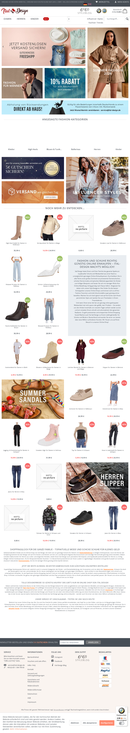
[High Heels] (33, 136)
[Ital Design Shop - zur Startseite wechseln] (14, 11)
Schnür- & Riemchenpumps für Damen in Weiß (48, 285)
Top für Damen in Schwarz (81, 450)
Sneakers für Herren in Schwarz (80, 533)
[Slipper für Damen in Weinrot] (113, 352)
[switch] (121, 723)
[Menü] (125, 707)
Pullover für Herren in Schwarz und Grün (48, 534)
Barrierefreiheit (33, 657)
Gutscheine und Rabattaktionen (33, 680)
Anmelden (93, 642)
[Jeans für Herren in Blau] (17, 476)
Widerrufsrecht (33, 686)
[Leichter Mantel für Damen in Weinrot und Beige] (81, 352)
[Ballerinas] (75, 136)
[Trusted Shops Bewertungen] (98, 10)
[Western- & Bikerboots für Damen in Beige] (49, 352)
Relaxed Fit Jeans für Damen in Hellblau (16, 285)
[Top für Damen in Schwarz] (81, 435)
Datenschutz (32, 694)
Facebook (58, 661)
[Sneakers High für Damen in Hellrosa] (49, 435)
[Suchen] (127, 19)
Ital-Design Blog (60, 665)
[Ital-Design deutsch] (85, 4)
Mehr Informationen (18, 729)
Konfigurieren (107, 723)
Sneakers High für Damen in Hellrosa (48, 450)
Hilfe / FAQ (32, 665)
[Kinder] (118, 136)
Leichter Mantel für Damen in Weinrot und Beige (80, 368)
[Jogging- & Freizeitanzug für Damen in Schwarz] (17, 435)
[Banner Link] (65, 107)
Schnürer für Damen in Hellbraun (80, 409)
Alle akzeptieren (90, 723)
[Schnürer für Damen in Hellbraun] (81, 394)
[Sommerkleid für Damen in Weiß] (17, 352)
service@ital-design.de (16, 665)
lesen (21, 656)
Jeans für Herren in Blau (16, 492)
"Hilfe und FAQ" (9, 661)
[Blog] (84, 11)
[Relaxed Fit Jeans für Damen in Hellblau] (17, 269)
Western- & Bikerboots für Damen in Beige (48, 368)
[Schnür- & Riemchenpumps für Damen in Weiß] (49, 269)
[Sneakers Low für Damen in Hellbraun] (113, 228)
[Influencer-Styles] (97, 180)
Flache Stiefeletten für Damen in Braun (16, 327)
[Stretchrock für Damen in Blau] (113, 394)
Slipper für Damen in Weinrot (113, 367)
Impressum (32, 702)
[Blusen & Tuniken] (54, 136)
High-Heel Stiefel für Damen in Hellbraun (16, 244)
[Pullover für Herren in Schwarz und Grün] (49, 518)
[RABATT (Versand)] (43, 47)
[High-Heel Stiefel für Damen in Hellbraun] (17, 228)
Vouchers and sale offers (37, 661)
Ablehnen (75, 723)
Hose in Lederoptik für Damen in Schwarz (113, 451)
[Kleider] (11, 136)
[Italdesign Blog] (85, 658)
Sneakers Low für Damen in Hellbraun (113, 243)
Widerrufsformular (35, 690)
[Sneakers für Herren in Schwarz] (81, 518)
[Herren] (97, 136)
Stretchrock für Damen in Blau (113, 409)
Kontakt (31, 669)
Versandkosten (59, 710)
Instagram (58, 657)
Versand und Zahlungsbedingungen (36, 674)
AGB (29, 698)
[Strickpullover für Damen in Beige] (49, 228)
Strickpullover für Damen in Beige (48, 243)
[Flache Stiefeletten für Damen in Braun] (17, 311)
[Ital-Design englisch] (90, 4)
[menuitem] (103, 2)
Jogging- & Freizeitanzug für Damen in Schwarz (16, 451)
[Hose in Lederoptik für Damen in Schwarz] (113, 435)
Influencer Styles (95, 19)
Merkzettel (104, 2)
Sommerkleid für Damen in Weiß (16, 367)
